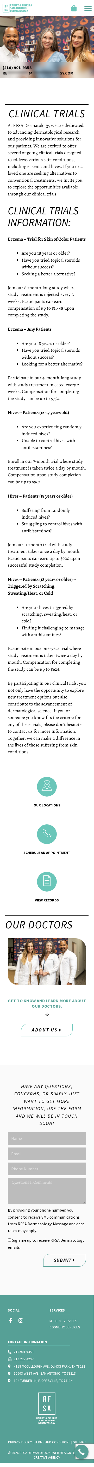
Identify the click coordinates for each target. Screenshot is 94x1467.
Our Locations (47, 805)
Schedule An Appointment (46, 853)
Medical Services (63, 1321)
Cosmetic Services (64, 1327)
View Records (47, 900)
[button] (88, 8)
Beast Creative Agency (60, 1455)
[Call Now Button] (81, 1452)
